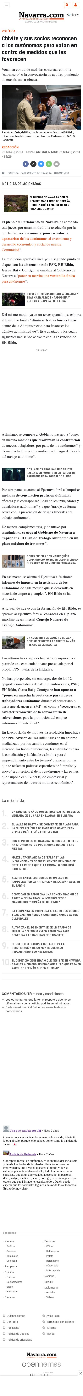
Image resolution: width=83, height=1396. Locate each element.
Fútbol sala (52, 1265)
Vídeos (50, 1297)
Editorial (11, 1277)
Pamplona (11, 1266)
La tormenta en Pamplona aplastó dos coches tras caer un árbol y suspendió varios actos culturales (45, 915)
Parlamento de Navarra (36, 173)
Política (11, 1246)
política (13, 173)
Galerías (50, 1292)
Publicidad (13, 1327)
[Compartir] (26, 163)
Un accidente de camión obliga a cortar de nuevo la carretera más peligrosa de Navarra (51, 641)
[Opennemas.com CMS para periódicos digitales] (41, 1368)
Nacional (49, 1276)
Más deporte (53, 1270)
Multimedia (51, 1287)
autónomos (61, 173)
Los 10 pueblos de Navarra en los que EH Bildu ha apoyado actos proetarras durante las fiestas (45, 845)
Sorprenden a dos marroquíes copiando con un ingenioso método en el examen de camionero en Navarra (53, 560)
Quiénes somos (16, 1316)
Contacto (12, 1322)
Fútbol (49, 1246)
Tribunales (12, 1256)
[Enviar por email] (56, 163)
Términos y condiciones (45, 994)
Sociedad (12, 1260)
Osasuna (10, 1297)
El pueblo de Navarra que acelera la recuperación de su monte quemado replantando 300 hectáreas (38, 948)
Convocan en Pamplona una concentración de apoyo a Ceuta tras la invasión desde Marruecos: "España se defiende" (45, 898)
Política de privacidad (19, 1339)
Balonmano (52, 1260)
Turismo (51, 1327)
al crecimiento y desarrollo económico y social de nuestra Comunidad (37, 244)
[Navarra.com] (41, 15)
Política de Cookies (18, 1333)
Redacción (10, 147)
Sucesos (11, 1251)
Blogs (10, 1286)
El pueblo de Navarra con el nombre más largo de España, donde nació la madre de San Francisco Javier (50, 203)
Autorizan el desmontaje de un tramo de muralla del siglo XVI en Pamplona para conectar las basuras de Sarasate (41, 931)
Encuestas (12, 1291)
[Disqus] (41, 1069)
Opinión (9, 1272)
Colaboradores (14, 1281)
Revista (48, 1282)
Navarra (9, 1241)
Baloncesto (52, 1251)
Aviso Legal (53, 1316)
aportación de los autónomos (24, 238)
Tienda (51, 1333)
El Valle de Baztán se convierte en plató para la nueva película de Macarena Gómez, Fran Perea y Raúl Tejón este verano (45, 828)
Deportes (49, 1241)
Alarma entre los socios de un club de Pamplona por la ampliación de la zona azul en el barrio (46, 882)
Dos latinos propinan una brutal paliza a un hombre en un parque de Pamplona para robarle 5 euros (51, 473)
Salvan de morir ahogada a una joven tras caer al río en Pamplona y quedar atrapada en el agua (53, 298)
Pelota (49, 1256)
